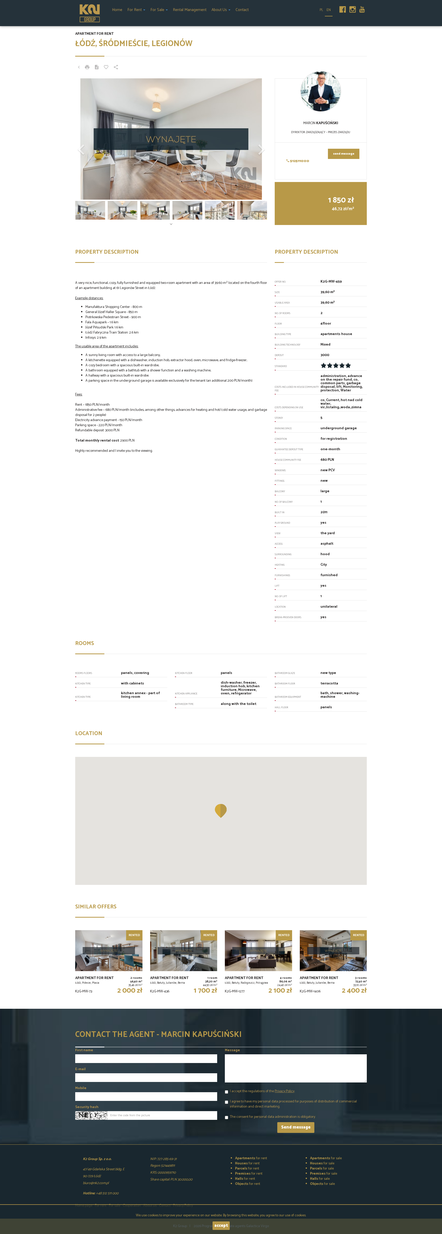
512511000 (299, 161)
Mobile (80, 1088)
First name (84, 1050)
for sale (326, 1158)
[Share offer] (116, 67)
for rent (251, 1158)
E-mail (80, 1069)
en (329, 10)
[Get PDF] (96, 67)
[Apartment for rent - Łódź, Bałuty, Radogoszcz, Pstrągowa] (258, 963)
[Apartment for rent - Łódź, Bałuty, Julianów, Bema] (183, 963)
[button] (89, 139)
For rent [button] (135, 10)
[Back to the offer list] (78, 67)
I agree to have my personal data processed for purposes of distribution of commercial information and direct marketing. (293, 1104)
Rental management (189, 10)
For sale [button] (157, 10)
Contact (242, 10)
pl (321, 10)
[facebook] (343, 8)
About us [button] (220, 10)
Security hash (86, 1107)
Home (117, 10)
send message (343, 154)
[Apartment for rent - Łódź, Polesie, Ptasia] (108, 963)
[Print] (87, 67)
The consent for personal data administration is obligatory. (273, 1117)
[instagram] (353, 8)
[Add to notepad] (106, 67)
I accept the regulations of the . (262, 1091)
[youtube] (362, 8)
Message (232, 1050)
